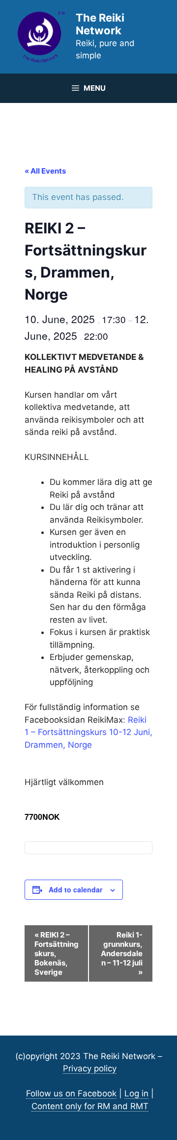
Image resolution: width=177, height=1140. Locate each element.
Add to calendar (75, 889)
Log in (136, 1093)
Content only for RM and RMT (89, 1106)
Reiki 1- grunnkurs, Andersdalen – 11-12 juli (122, 953)
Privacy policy (90, 1068)
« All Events (45, 171)
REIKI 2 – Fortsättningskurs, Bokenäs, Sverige (56, 953)
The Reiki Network (100, 24)
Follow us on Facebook (71, 1093)
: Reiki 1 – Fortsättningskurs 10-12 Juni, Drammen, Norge (88, 732)
